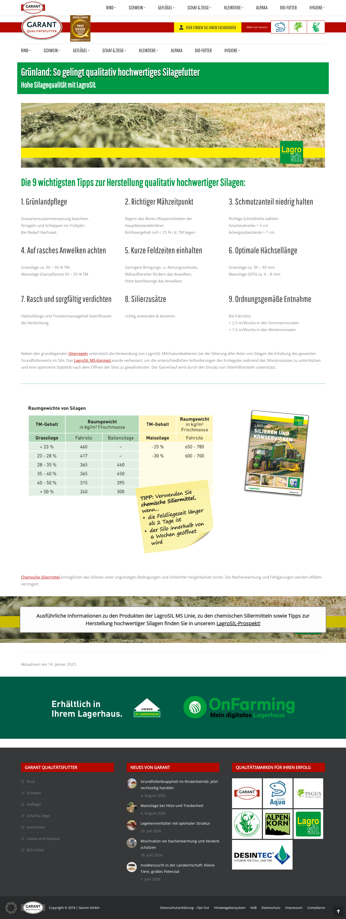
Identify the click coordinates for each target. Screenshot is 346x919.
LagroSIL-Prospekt (238, 623)
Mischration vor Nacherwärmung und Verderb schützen (180, 844)
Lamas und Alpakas (43, 838)
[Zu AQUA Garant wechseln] (280, 27)
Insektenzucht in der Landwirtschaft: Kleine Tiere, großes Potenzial (178, 868)
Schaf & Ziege (38, 815)
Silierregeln (78, 353)
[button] (11, 908)
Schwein (34, 792)
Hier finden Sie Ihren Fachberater (211, 27)
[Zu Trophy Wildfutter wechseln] (316, 27)
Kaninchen (36, 827)
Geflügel (34, 804)
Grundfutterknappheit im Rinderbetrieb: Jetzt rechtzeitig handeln (179, 784)
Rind (31, 781)
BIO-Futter (35, 850)
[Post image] (132, 783)
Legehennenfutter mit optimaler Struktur (175, 823)
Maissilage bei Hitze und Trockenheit (172, 805)
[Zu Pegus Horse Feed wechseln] (298, 27)
